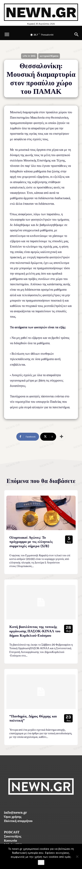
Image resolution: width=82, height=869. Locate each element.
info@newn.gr (15, 813)
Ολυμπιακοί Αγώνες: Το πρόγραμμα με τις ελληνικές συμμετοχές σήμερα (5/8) (31, 541)
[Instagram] (41, 803)
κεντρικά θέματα (49, 55)
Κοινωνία (10, 841)
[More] (61, 437)
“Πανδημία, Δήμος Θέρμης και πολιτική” (33, 718)
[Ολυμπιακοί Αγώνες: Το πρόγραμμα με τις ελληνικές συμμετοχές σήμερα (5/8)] (41, 513)
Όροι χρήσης (12, 817)
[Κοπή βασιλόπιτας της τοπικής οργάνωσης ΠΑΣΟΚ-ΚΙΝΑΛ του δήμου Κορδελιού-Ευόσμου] (41, 602)
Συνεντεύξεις (12, 836)
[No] (77, 856)
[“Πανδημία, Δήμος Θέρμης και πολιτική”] (41, 691)
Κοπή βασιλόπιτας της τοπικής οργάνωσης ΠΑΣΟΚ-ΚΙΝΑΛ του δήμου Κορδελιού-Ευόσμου (34, 631)
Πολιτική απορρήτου (18, 821)
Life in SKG (29, 55)
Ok (41, 862)
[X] (50, 803)
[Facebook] (32, 803)
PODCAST (11, 832)
